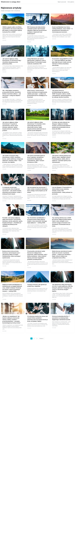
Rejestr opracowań (62, 1)
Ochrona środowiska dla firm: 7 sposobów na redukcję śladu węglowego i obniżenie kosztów (61, 318)
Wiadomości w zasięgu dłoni (10, 2)
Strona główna (71, 1)
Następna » (41, 338)
